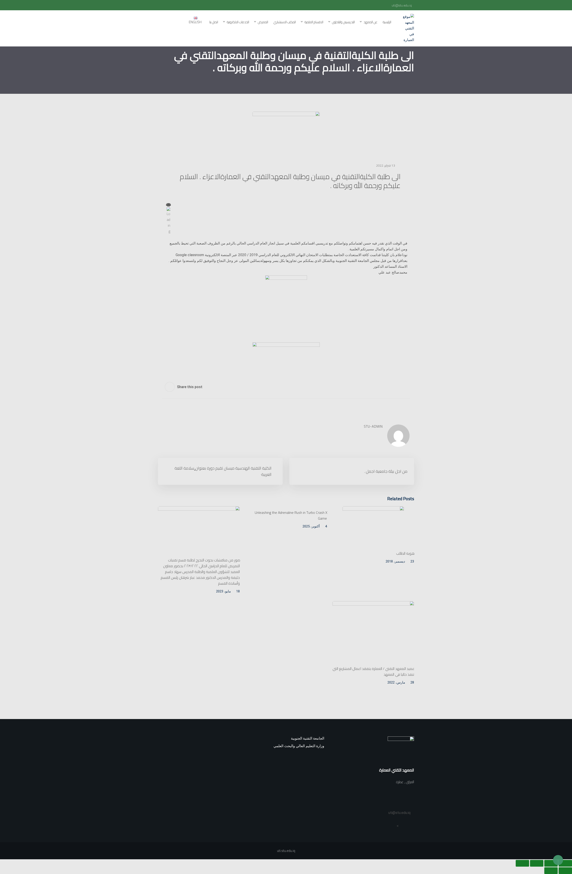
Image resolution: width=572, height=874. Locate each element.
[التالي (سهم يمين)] (551, 870)
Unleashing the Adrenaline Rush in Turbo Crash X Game (291, 515)
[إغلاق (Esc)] (522, 863)
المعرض (263, 22)
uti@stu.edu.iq (402, 5)
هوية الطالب (405, 553)
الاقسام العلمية (314, 22)
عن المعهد (370, 22)
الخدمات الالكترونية (238, 22)
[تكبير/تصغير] (565, 863)
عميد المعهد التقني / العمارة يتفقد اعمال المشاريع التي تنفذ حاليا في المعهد (373, 671)
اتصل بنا (213, 22)
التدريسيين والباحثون (343, 22)
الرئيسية (387, 22)
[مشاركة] (536, 863)
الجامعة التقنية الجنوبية (307, 738)
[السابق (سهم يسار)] (565, 870)
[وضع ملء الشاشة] (551, 863)
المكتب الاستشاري (284, 22)
